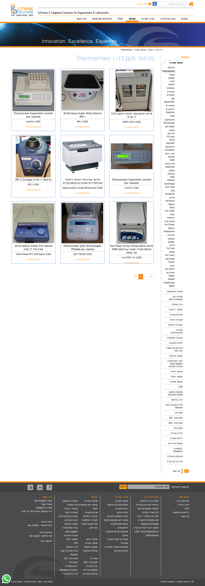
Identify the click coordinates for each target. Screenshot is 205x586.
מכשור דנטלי (177, 376)
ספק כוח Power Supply (170, 275)
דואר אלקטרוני (161, 486)
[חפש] (155, 4)
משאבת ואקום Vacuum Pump (175, 393)
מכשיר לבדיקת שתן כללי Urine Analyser (170, 136)
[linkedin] (40, 487)
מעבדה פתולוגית (175, 337)
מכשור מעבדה (140, 50)
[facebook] (49, 487)
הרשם (123, 486)
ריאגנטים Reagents (178, 450)
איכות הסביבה (176, 343)
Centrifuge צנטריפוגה (169, 185)
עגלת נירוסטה (171, 216)
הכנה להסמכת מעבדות (117, 516)
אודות (184, 18)
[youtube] (30, 487)
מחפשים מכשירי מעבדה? (116, 547)
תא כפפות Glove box (170, 165)
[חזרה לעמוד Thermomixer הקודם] (136, 276)
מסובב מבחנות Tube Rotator (171, 175)
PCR (173, 116)
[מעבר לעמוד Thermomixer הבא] (151, 276)
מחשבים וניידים (175, 443)
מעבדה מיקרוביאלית (177, 331)
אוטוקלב (171, 88)
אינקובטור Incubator (170, 148)
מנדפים (171, 235)
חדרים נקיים (177, 433)
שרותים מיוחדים (175, 456)
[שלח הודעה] (5, 579)
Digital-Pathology (150, 524)
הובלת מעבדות (121, 550)
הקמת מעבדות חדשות (117, 504)
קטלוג (132, 18)
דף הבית (159, 50)
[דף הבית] (191, 4)
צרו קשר (81, 18)
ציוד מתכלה (177, 304)
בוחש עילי (170, 105)
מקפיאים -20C (176, 417)
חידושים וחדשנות (102, 18)
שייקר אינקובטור (170, 199)
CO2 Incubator (170, 192)
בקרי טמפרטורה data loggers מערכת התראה (175, 364)
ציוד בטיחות (177, 399)
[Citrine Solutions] (24, 9)
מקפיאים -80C (176, 423)
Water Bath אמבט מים (170, 207)
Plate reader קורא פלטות (171, 79)
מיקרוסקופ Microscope (169, 121)
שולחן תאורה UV (170, 254)
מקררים (179, 412)
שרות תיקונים (176, 314)
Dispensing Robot (169, 284)
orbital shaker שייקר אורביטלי (170, 243)
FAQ (120, 18)
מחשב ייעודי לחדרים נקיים (146, 527)
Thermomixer (169, 71)
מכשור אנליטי (176, 381)
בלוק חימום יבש (170, 267)
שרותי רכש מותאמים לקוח (176, 298)
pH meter (170, 126)
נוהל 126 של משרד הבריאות (174, 349)
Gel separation (169, 100)
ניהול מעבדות (121, 508)
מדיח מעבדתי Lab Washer (174, 406)
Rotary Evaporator (169, 230)
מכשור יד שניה (176, 309)
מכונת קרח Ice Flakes (169, 223)
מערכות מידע (167, 18)
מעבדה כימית (176, 319)
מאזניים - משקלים (170, 93)
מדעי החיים (148, 18)
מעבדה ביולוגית (175, 325)
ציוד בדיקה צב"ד (175, 461)
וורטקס (171, 67)
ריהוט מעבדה (176, 438)
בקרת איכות (122, 512)
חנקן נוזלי (178, 428)
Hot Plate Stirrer (170, 260)
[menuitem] (173, 174)
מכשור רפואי (177, 371)
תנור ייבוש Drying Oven (170, 156)
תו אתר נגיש (46, 541)
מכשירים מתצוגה (175, 291)
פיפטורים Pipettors (170, 111)
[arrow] (199, 582)
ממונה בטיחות (176, 356)
